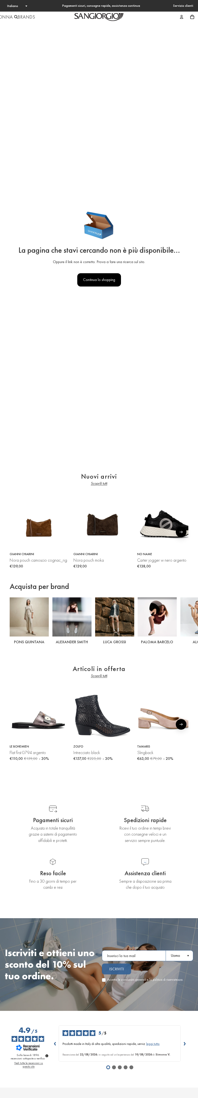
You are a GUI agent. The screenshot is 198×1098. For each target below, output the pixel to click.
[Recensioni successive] (184, 1043)
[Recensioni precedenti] (54, 1043)
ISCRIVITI (116, 969)
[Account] (181, 17)
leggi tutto (153, 1044)
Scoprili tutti (99, 483)
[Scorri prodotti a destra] (181, 532)
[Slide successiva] (183, 621)
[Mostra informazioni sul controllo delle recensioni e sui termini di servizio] (47, 1056)
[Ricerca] (16, 17)
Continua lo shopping (99, 279)
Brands (26, 17)
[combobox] (17, 6)
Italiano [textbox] (12, 6)
